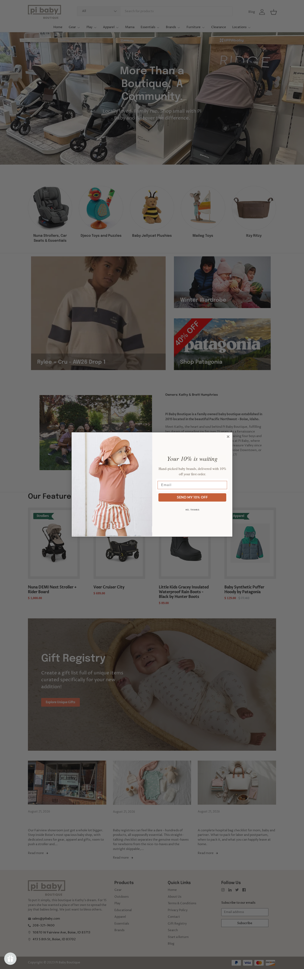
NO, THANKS (192, 510)
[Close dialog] (228, 436)
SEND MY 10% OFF (192, 497)
